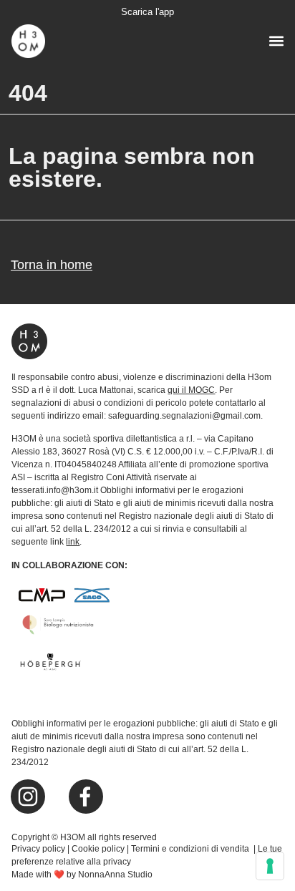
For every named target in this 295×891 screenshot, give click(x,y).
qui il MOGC (191, 390)
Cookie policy (98, 849)
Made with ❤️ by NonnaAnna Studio (82, 875)
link (72, 542)
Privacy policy (38, 849)
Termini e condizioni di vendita (191, 849)
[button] (277, 40)
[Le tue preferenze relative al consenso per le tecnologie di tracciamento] (270, 866)
